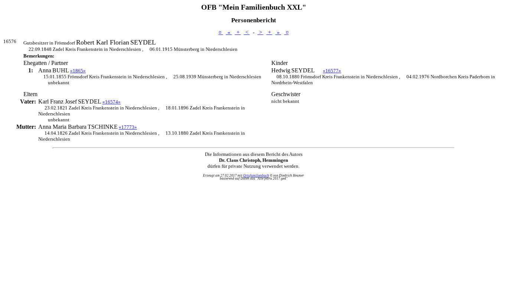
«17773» (128, 127)
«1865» (78, 70)
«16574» (111, 102)
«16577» (332, 70)
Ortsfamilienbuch (256, 175)
